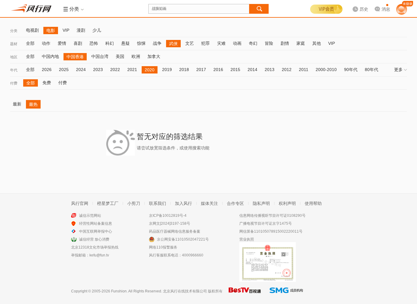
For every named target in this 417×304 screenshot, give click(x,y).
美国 (120, 56)
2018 (184, 69)
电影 (50, 30)
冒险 (269, 43)
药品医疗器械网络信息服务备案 (174, 231)
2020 (149, 69)
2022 (115, 69)
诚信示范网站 (90, 215)
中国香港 (75, 56)
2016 (218, 69)
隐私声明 (261, 203)
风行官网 (79, 203)
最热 (33, 104)
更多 (398, 69)
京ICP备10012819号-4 (168, 215)
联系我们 (157, 203)
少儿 (96, 30)
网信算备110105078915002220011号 (271, 231)
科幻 (109, 43)
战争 (157, 43)
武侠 (173, 43)
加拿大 (153, 56)
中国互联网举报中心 (95, 231)
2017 (201, 69)
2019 (167, 69)
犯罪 (205, 43)
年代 (13, 70)
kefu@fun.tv (99, 255)
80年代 (371, 69)
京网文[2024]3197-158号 (169, 223)
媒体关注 (209, 203)
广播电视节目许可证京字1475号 (265, 223)
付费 (13, 83)
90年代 (350, 69)
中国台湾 (99, 56)
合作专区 (235, 203)
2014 (252, 69)
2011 (303, 69)
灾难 (221, 43)
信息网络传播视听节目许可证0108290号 (272, 215)
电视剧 (32, 30)
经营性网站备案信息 (95, 223)
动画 (237, 43)
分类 (13, 31)
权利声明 (287, 203)
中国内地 (50, 56)
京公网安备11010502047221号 (183, 239)
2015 (235, 69)
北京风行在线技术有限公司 (185, 291)
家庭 (300, 43)
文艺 (189, 43)
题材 (13, 44)
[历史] (358, 4)
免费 (46, 82)
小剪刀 (133, 203)
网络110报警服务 (163, 247)
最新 (17, 104)
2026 (47, 69)
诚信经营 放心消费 (94, 239)
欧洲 (136, 56)
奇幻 (253, 43)
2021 (132, 69)
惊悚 (141, 43)
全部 (30, 43)
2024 (81, 69)
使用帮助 (313, 203)
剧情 (285, 43)
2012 (287, 69)
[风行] (33, 8)
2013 (269, 69)
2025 (64, 69)
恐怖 (93, 43)
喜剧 (78, 43)
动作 (46, 43)
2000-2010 (326, 69)
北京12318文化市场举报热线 (94, 247)
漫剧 (81, 30)
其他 (316, 43)
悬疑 (125, 43)
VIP (66, 30)
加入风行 (183, 203)
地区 (13, 57)
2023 (98, 69)
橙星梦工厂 (107, 203)
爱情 (62, 43)
